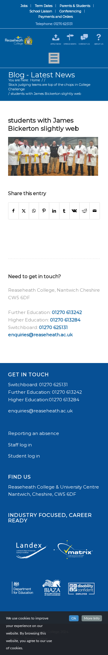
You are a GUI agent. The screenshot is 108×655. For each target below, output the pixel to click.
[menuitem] (24, 5)
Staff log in (20, 445)
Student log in (24, 456)
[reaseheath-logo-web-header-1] (19, 41)
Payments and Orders (55, 16)
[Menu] (54, 60)
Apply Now (55, 44)
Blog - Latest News (41, 74)
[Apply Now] (55, 37)
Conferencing (70, 11)
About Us (99, 44)
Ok (73, 618)
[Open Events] (70, 37)
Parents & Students (75, 6)
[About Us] (99, 37)
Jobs (24, 6)
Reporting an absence (34, 433)
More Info (92, 618)
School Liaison (40, 11)
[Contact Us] (84, 37)
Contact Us (84, 44)
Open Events (70, 44)
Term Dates (43, 6)
